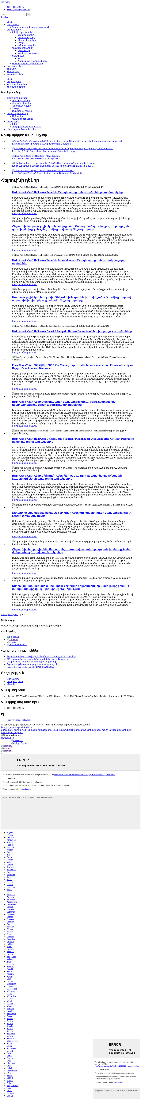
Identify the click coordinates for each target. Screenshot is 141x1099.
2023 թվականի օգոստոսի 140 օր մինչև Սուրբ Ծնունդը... (38, 659)
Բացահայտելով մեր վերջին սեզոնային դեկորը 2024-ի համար (41, 656)
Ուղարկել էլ (7, 738)
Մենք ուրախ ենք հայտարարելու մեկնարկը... (32, 662)
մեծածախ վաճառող (40, 730)
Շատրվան (18, 56)
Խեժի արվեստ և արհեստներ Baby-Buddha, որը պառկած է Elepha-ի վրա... (52, 166)
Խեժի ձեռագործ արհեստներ (84, 730)
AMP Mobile (26, 727)
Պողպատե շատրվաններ (32, 61)
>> (17, 614)
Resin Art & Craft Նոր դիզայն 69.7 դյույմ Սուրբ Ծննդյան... (42, 144)
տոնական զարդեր (12, 732)
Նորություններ (15, 66)
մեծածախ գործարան (14, 730)
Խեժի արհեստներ (22, 32)
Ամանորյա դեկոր (27, 45)
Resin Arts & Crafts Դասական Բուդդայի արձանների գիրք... (44, 151)
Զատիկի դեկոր (26, 35)
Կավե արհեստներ (22, 48)
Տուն (9, 22)
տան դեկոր (59, 730)
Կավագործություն (28, 53)
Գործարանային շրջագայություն (31, 27)
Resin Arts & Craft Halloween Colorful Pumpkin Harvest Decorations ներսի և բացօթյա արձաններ (72, 331)
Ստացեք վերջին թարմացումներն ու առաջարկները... (32, 626)
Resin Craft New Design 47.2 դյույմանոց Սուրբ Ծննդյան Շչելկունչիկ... (48, 173)
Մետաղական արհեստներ (27, 63)
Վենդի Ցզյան (20, 743)
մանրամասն (29, 213)
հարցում (17, 213)
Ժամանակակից (27, 37)
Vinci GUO (18, 740)
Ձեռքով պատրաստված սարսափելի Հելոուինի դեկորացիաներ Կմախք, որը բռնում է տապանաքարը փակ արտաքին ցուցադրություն (70, 587)
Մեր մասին (13, 24)
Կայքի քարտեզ (10, 727)
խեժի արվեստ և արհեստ (116, 730)
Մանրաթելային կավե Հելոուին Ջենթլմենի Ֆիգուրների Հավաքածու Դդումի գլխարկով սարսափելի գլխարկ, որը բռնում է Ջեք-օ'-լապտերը (71, 299)
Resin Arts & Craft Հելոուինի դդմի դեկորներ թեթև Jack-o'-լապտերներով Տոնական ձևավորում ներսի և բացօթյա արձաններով (67, 477)
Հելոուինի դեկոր (27, 40)
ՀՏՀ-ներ (11, 69)
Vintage (21, 43)
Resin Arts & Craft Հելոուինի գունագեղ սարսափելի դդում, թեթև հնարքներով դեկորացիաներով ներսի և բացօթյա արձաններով (64, 403)
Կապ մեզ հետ (15, 74)
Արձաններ (24, 50)
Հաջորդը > (9, 614)
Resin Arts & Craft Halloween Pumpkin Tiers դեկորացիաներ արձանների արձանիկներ (67, 192)
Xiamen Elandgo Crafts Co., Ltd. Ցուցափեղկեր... (30, 667)
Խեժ (20, 58)
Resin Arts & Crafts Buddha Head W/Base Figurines (35, 158)
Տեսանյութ (13, 71)
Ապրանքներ (14, 30)
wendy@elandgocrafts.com (18, 720)
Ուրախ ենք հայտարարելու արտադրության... (33, 664)
